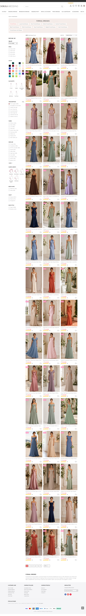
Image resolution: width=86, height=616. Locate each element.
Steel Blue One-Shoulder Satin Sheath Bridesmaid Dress (37, 262)
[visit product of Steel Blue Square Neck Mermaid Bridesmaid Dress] (34, 149)
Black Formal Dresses (14, 27)
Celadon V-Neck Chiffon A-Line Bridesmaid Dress (71, 426)
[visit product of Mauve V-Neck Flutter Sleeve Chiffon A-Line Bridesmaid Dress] (34, 116)
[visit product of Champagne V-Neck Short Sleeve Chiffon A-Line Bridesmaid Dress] (51, 444)
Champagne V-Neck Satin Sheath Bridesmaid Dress (36, 294)
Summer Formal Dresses (60, 24)
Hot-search (41, 603)
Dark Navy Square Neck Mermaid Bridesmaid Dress (54, 524)
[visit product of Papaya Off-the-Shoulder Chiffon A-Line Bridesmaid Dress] (51, 542)
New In (82, 11)
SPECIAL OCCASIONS (46, 11)
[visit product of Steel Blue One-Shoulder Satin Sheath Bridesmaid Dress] (34, 247)
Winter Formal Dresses (48, 24)
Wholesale (26, 592)
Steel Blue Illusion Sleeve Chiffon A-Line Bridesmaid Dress (73, 65)
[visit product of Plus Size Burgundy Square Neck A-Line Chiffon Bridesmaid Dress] (51, 51)
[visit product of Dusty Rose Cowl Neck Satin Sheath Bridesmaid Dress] (34, 378)
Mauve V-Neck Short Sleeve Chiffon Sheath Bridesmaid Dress (56, 393)
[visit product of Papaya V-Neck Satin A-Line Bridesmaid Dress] (51, 280)
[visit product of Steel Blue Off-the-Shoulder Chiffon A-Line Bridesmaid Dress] (34, 444)
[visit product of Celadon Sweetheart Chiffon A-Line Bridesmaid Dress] (69, 346)
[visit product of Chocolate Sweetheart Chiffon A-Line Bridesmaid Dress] (34, 182)
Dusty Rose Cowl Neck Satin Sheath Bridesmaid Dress (37, 393)
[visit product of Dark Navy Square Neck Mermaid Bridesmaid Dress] (51, 509)
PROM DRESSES (56, 11)
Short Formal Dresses (35, 24)
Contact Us (43, 592)
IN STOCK (4, 11)
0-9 (37, 603)
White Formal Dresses (26, 27)
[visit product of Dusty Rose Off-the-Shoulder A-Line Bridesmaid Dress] (51, 116)
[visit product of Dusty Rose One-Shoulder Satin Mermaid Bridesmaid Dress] (69, 116)
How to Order (10, 588)
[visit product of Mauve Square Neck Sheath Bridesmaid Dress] (34, 509)
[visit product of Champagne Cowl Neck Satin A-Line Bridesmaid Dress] (34, 313)
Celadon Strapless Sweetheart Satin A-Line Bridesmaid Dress (38, 426)
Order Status (43, 591)
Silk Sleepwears (66, 11)
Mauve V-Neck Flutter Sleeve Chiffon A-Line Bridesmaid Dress (39, 131)
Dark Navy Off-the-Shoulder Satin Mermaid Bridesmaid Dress (38, 229)
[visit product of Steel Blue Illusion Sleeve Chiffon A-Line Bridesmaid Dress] (69, 51)
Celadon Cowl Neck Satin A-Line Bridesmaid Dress (71, 262)
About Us (43, 588)
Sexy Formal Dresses (38, 27)
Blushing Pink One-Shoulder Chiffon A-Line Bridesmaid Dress (56, 360)
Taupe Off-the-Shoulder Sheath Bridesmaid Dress (53, 491)
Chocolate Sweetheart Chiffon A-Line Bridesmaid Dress (37, 196)
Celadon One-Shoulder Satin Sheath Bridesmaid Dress (72, 491)
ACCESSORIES (75, 11)
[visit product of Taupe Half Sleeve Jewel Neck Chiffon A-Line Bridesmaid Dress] (69, 378)
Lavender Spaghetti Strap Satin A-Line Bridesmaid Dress (73, 196)
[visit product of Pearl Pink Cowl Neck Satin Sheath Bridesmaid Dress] (51, 313)
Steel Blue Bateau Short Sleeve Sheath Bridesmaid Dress (73, 458)
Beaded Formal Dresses (50, 27)
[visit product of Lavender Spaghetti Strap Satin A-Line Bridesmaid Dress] (69, 182)
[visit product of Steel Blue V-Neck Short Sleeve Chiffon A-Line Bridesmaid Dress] (34, 346)
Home (10, 16)
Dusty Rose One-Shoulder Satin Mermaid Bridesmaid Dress (73, 131)
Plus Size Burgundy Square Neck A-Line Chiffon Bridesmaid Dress (57, 65)
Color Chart (10, 596)
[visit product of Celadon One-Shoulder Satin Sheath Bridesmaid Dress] (69, 477)
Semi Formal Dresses (62, 27)
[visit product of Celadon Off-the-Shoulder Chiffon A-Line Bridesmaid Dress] (51, 411)
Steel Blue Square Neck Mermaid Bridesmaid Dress (36, 163)
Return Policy (26, 594)
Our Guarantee (43, 589)
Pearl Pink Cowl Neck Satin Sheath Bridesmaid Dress (54, 327)
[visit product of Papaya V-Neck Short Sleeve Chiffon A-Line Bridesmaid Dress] (34, 542)
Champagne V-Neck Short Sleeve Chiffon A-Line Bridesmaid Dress (57, 458)
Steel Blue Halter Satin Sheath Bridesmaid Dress (53, 262)
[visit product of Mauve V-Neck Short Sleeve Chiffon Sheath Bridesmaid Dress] (51, 378)
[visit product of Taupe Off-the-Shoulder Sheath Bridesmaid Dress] (51, 477)
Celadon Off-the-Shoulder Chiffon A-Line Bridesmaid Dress (55, 426)
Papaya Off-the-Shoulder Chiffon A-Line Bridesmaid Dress (55, 557)
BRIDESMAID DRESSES (24, 11)
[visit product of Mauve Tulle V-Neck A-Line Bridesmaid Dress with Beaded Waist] (51, 182)
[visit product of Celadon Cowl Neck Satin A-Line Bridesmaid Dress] (69, 247)
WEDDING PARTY (35, 11)
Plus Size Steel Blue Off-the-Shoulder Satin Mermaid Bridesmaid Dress (40, 65)
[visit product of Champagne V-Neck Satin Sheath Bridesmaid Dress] (34, 280)
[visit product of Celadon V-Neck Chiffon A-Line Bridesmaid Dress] (69, 411)
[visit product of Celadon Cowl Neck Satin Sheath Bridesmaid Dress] (51, 214)
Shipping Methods (11, 591)
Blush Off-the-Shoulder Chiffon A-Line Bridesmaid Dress (73, 524)
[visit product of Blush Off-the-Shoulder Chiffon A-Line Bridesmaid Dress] (69, 509)
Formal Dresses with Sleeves (16, 30)
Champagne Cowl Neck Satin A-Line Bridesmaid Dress (37, 327)
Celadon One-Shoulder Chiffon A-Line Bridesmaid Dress (55, 98)
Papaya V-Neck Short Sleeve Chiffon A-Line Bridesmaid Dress (39, 557)
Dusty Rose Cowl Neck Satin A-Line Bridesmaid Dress (37, 491)
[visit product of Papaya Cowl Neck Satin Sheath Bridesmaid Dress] (69, 313)
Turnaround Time (11, 592)
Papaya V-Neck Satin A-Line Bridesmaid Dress (53, 294)
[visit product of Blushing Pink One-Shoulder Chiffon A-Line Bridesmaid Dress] (51, 346)
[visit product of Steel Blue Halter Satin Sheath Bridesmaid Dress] (51, 247)
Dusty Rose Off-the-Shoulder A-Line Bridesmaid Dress (54, 131)
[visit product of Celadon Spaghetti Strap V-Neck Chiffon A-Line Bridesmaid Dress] (69, 83)
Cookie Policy (26, 596)
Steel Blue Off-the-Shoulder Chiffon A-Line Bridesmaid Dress (38, 458)
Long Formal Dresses (23, 24)
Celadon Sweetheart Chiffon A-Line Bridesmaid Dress (72, 360)
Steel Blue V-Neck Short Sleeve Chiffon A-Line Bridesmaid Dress (39, 360)
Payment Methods (11, 589)
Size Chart (10, 594)
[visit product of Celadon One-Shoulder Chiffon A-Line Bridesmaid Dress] (51, 83)
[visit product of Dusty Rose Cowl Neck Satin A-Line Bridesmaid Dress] (34, 477)
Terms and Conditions (28, 589)
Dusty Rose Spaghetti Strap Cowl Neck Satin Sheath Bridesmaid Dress (40, 98)
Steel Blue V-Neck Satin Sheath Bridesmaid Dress (71, 229)
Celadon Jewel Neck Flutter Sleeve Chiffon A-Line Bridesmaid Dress (57, 163)
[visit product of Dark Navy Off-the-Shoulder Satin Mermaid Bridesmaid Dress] (34, 214)
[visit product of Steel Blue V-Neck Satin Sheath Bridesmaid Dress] (69, 214)
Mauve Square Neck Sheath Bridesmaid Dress (35, 524)
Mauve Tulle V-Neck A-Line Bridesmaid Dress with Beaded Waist (56, 196)
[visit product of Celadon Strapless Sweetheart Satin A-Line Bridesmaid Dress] (34, 411)
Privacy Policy (26, 591)
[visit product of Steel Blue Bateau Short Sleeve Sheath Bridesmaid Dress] (69, 444)
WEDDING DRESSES (12, 11)
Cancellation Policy (27, 588)
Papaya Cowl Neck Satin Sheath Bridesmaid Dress (71, 327)
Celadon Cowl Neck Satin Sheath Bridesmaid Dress (54, 229)
